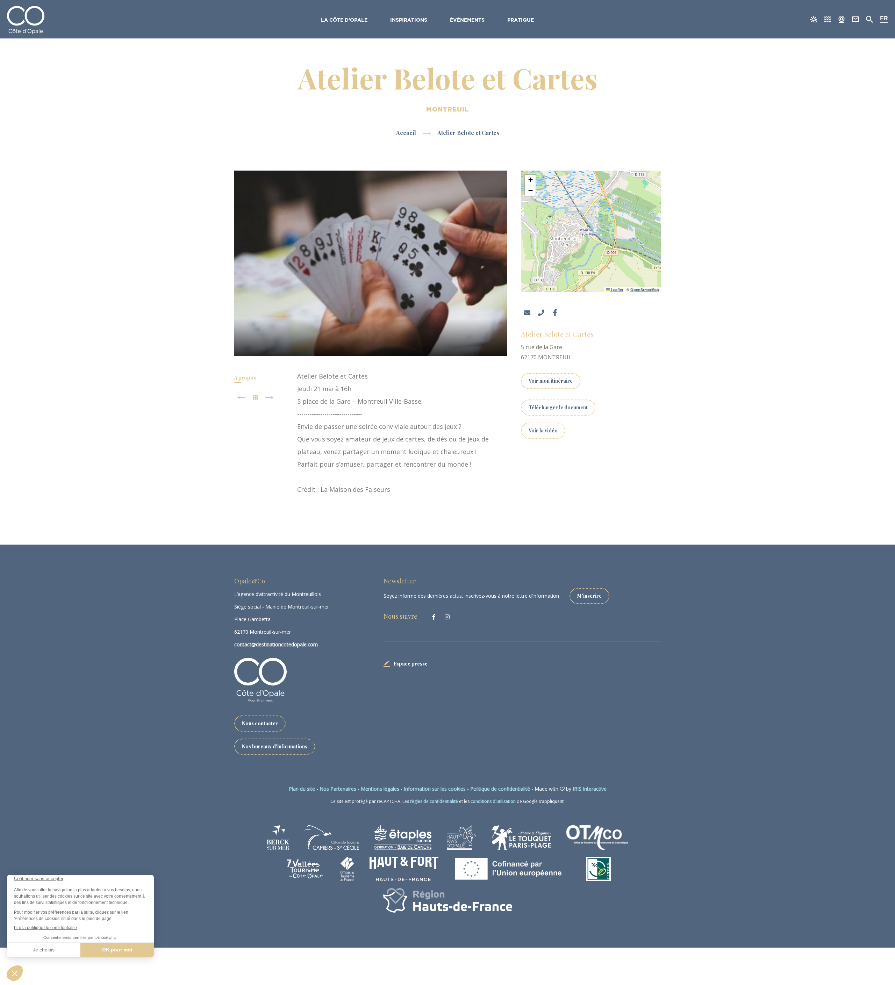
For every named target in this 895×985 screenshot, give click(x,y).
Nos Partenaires (338, 788)
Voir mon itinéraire (551, 381)
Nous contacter (260, 723)
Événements (467, 20)
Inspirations (408, 20)
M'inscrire (589, 595)
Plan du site (302, 788)
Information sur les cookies (435, 788)
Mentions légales (380, 788)
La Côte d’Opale (344, 20)
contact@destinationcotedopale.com (276, 644)
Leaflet (616, 289)
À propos (245, 377)
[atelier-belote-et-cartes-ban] (371, 263)
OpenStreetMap (644, 289)
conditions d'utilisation (493, 801)
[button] (530, 180)
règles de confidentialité (434, 801)
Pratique (520, 20)
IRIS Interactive (590, 788)
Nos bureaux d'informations (274, 746)
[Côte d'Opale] (25, 20)
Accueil (406, 132)
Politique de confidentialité (500, 788)
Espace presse (410, 663)
